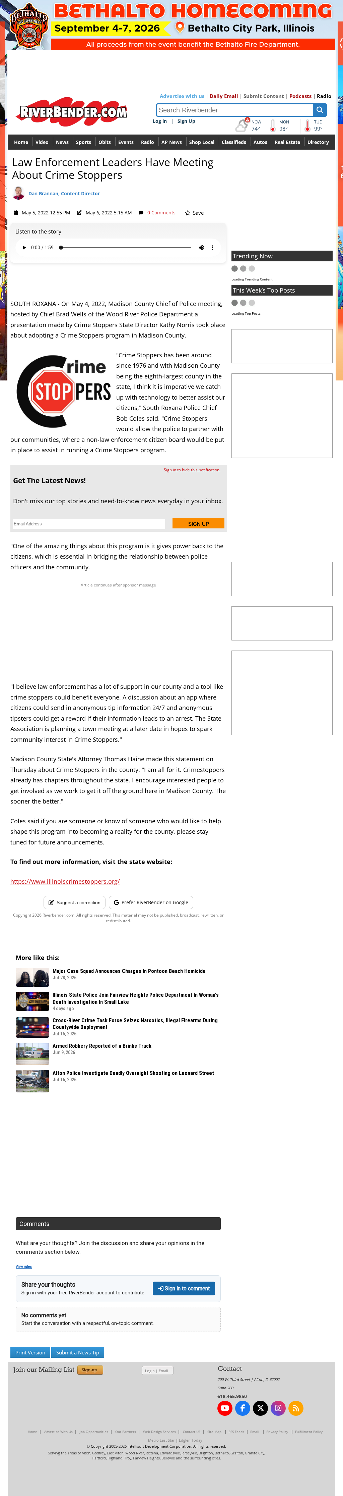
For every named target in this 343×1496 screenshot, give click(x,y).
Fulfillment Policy (309, 1431)
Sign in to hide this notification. (192, 470)
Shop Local (201, 142)
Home (21, 142)
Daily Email (224, 96)
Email (163, 1370)
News (62, 142)
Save (198, 212)
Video (42, 142)
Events (126, 142)
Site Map (214, 1431)
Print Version (30, 1352)
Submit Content (264, 96)
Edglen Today (190, 1440)
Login (150, 1370)
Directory (318, 142)
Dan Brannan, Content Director (64, 193)
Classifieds (234, 142)
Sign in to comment (186, 1288)
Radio (324, 96)
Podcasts (300, 96)
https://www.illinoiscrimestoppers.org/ (65, 881)
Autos (260, 142)
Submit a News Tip (77, 1352)
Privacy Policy (277, 1431)
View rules (24, 1267)
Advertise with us (182, 96)
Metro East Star (161, 1440)
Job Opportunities (94, 1431)
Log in (160, 121)
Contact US (191, 1431)
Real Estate (287, 142)
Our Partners (125, 1431)
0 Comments (161, 212)
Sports (83, 142)
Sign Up (186, 121)
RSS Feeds (236, 1431)
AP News (171, 142)
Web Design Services (159, 1431)
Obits (104, 142)
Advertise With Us (58, 1431)
